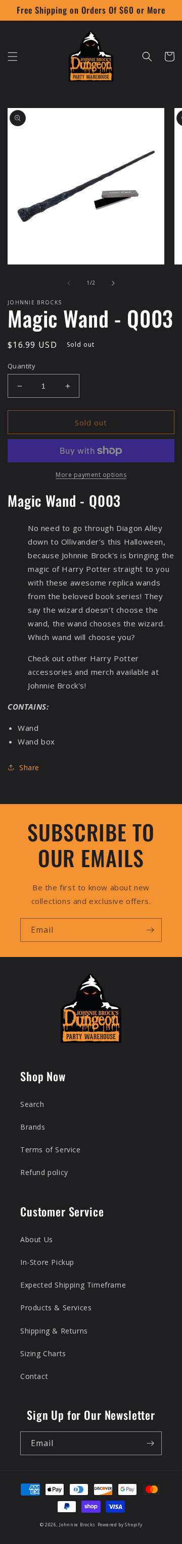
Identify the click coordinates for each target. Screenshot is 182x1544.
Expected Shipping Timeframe (73, 1285)
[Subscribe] (150, 930)
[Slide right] (113, 283)
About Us (36, 1239)
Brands (33, 1127)
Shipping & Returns (54, 1331)
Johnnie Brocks (77, 1524)
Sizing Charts (43, 1353)
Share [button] (29, 767)
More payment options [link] (91, 474)
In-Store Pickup (47, 1262)
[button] (13, 56)
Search (32, 1104)
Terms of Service (50, 1149)
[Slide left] (69, 283)
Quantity (21, 365)
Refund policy (44, 1172)
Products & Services (56, 1307)
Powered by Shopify (120, 1524)
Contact (34, 1376)
